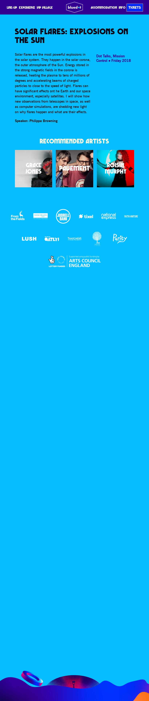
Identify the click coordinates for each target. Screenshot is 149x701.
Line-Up (12, 7)
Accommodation (104, 7)
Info (122, 7)
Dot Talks (103, 56)
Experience (27, 7)
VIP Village (45, 7)
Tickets (134, 7)
